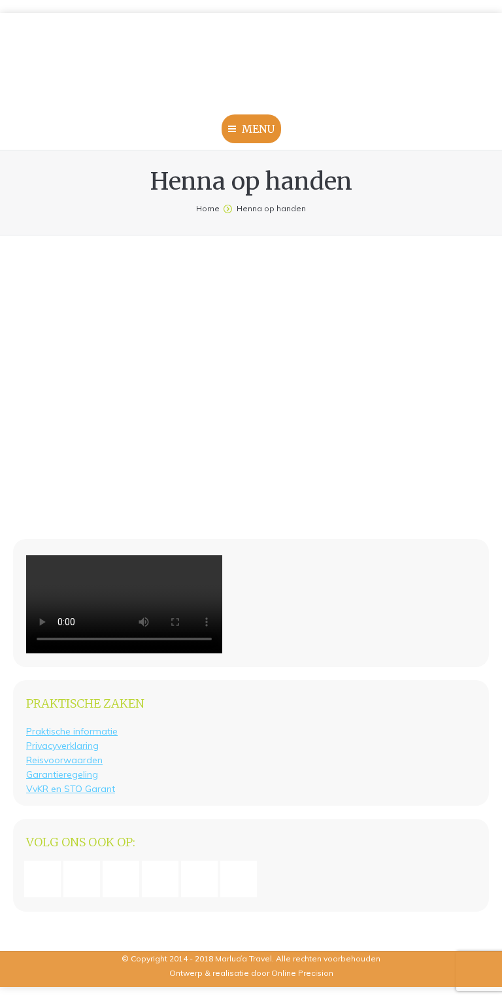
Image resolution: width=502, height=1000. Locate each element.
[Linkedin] (124, 879)
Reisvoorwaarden (64, 760)
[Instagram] (85, 879)
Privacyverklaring (62, 745)
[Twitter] (241, 879)
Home (208, 208)
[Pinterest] (163, 879)
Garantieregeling (62, 774)
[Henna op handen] (251, 381)
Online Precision (302, 973)
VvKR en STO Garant (70, 789)
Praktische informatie (72, 731)
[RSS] (202, 879)
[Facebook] (45, 879)
